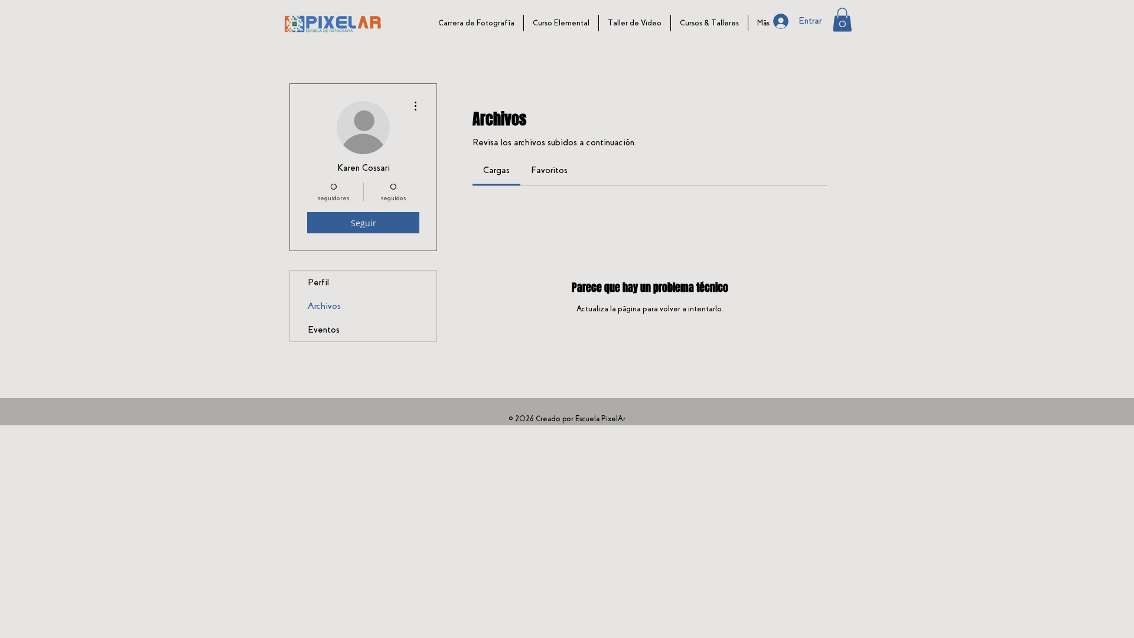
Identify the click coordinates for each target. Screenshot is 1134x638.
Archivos (324, 306)
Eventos (324, 329)
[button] (842, 20)
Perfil (318, 282)
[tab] (496, 170)
